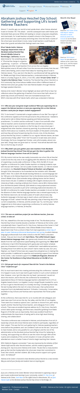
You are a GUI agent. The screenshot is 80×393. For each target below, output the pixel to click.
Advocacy (65, 6)
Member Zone (58, 2)
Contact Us (72, 2)
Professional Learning (20, 387)
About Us (22, 6)
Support (22, 11)
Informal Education (52, 6)
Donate (66, 2)
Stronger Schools (35, 6)
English (31, 11)
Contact (16, 389)
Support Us (6, 387)
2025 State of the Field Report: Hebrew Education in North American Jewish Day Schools (68, 35)
